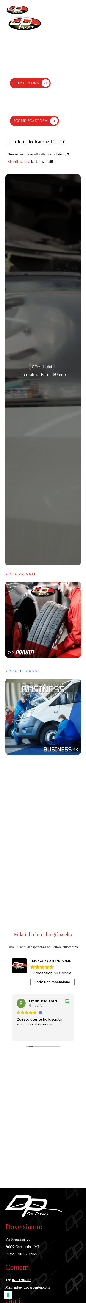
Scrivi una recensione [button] (52, 982)
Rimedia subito (18, 161)
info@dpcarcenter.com (32, 1287)
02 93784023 (21, 1280)
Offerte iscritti (42, 367)
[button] (78, 9)
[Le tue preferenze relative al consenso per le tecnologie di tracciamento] (8, 1295)
